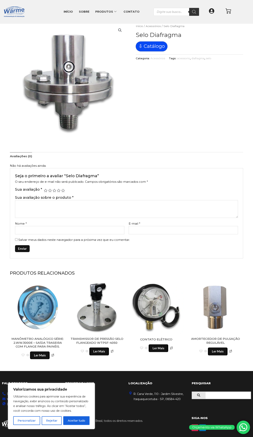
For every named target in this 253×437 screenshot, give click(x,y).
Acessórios (153, 26)
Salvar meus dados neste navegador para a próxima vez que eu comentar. (74, 240)
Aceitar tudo (76, 420)
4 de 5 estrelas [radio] (58, 190)
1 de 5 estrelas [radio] (45, 190)
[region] (51, 406)
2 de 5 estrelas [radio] (50, 190)
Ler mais (40, 355)
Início (68, 11)
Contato (132, 11)
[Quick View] (27, 355)
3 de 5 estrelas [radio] (54, 190)
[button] (120, 30)
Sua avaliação (28, 189)
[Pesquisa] (194, 12)
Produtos (104, 11)
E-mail (134, 223)
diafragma (197, 58)
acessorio (183, 58)
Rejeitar (51, 420)
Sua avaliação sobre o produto (44, 197)
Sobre (84, 11)
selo (208, 58)
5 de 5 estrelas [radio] (63, 190)
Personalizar (27, 420)
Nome (21, 223)
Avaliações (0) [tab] (21, 156)
